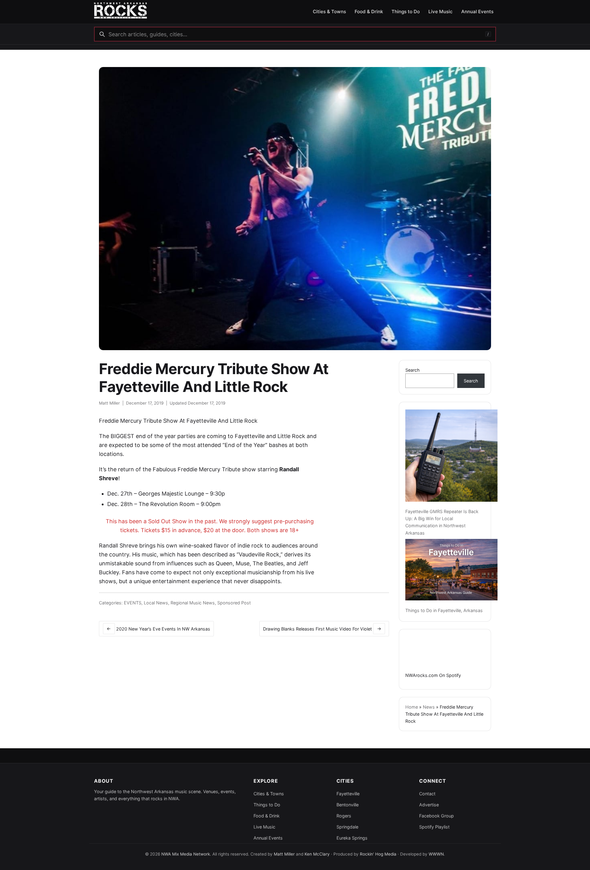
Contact (427, 793)
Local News (156, 602)
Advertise (429, 804)
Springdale (347, 826)
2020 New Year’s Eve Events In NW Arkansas (158, 628)
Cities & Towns (269, 793)
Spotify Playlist (434, 826)
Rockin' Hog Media (378, 854)
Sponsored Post (234, 602)
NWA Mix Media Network (185, 854)
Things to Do (267, 804)
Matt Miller (109, 403)
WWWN (436, 854)
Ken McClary (317, 854)
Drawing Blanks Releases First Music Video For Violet (322, 628)
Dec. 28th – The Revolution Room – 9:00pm (164, 504)
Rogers (343, 815)
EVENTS (132, 602)
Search (412, 370)
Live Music (264, 826)
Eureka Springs (352, 837)
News (429, 707)
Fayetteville (348, 793)
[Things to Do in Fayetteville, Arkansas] (451, 569)
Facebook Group (436, 815)
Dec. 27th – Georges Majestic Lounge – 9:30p (166, 493)
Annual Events (268, 837)
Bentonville (347, 804)
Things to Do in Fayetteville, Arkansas (444, 610)
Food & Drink (267, 815)
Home (411, 707)
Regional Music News (193, 602)
